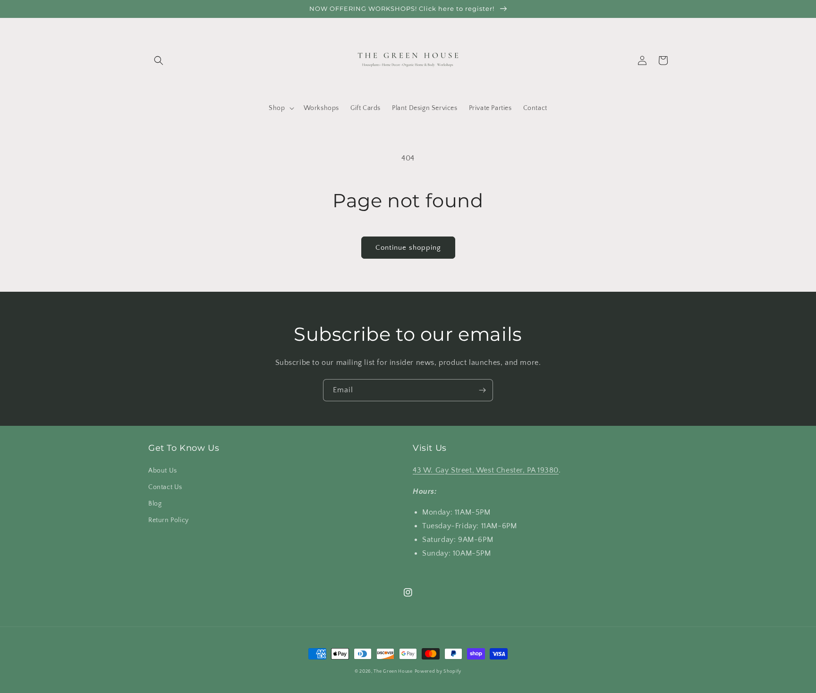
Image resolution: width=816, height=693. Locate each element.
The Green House (393, 671)
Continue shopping (408, 248)
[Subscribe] (482, 390)
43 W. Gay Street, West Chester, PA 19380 (486, 470)
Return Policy (168, 520)
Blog (155, 503)
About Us (162, 470)
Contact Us (165, 487)
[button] (158, 60)
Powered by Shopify (438, 671)
